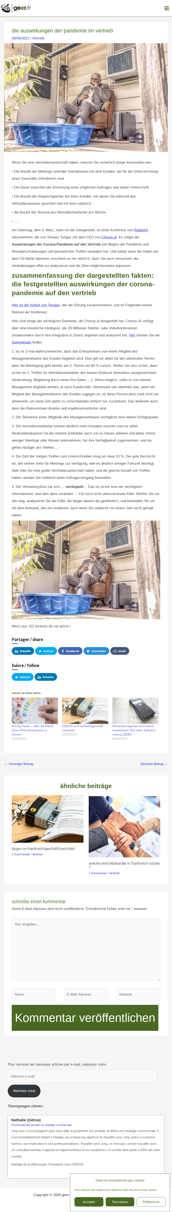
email (122, 651)
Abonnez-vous (24, 1091)
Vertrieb (38, 38)
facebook (72, 651)
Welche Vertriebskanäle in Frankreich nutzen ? (124, 865)
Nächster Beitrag (153, 764)
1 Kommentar (21, 854)
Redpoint (141, 230)
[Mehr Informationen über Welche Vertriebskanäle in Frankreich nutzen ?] (124, 826)
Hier (132, 335)
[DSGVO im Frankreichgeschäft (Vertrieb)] (85, 711)
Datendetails (21, 342)
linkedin (25, 651)
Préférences (151, 1202)
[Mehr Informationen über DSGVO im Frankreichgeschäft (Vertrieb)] (47, 819)
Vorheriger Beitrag (19, 764)
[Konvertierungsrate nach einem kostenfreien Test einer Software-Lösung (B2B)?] (135, 711)
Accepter (89, 1202)
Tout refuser (120, 1202)
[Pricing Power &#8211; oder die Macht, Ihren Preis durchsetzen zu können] (35, 711)
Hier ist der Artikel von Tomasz (36, 305)
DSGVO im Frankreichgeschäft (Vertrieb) (43, 848)
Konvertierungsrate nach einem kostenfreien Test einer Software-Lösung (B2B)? (134, 730)
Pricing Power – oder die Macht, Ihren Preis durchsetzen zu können (33, 730)
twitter (48, 651)
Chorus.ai (109, 237)
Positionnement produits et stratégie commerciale (41, 1125)
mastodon (98, 651)
